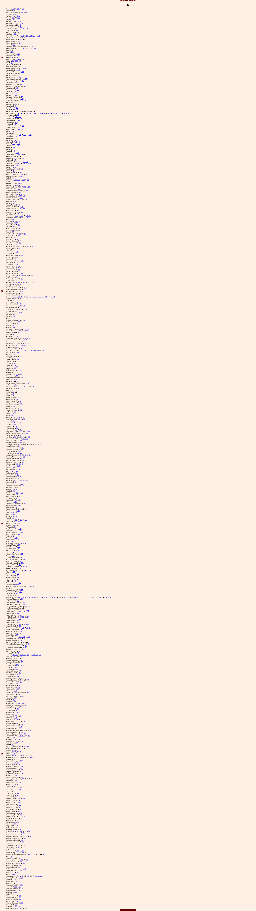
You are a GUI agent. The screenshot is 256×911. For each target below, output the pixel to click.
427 (24, 869)
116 (20, 673)
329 (13, 144)
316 (21, 27)
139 (28, 432)
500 (19, 685)
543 (17, 136)
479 (26, 297)
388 (17, 109)
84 (21, 671)
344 (21, 464)
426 (52, 113)
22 (27, 28)
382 (21, 815)
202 (22, 732)
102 (16, 93)
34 (15, 527)
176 (28, 680)
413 (20, 185)
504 (29, 163)
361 (24, 642)
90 (1, 523)
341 (16, 284)
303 (19, 205)
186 (26, 331)
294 (22, 99)
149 (18, 59)
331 (17, 399)
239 (26, 755)
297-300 (18, 142)
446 (21, 172)
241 (23, 64)
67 (14, 406)
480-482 (28, 216)
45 (20, 568)
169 (13, 752)
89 (17, 257)
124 (19, 799)
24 (19, 271)
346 (20, 500)
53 (51, 297)
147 (24, 73)
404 (12, 232)
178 (27, 36)
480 (17, 674)
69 (22, 772)
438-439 (19, 752)
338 (21, 118)
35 (13, 171)
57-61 (15, 297)
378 (23, 779)
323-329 (32, 351)
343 (22, 460)
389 (21, 885)
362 (17, 653)
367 (14, 588)
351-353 (25, 566)
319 (21, 298)
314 (25, 288)
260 (25, 37)
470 (33, 36)
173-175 (25, 439)
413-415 (25, 162)
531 (21, 198)
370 (21, 525)
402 (31, 46)
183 (24, 208)
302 (25, 196)
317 (19, 117)
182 (21, 655)
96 (20, 268)
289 (18, 9)
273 (28, 180)
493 (22, 297)
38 (49, 597)
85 (15, 482)
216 (21, 403)
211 (17, 194)
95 (19, 154)
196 (21, 458)
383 (21, 430)
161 (18, 297)
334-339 (16, 437)
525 (19, 370)
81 (27, 779)
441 (19, 25)
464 (23, 637)
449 (24, 48)
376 (17, 48)
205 (24, 306)
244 (21, 660)
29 (18, 115)
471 (17, 876)
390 (20, 899)
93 (13, 250)
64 (14, 737)
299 (36, 655)
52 (26, 154)
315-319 (39, 297)
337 (21, 397)
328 (23, 180)
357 (21, 631)
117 (17, 381)
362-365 (15, 655)
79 (29, 642)
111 (29, 597)
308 (17, 252)
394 (22, 207)
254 (11, 471)
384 (25, 838)
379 (16, 669)
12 (17, 165)
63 (14, 19)
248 (12, 52)
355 (20, 583)
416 (34, 586)
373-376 (14, 755)
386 (23, 842)
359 (69, 113)
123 (15, 369)
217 (19, 611)
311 (15, 34)
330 (49, 113)
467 (14, 700)
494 (18, 302)
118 (21, 381)
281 (25, 86)
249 (13, 147)
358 (28, 637)
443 (33, 246)
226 (27, 748)
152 (27, 343)
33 (15, 106)
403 (18, 352)
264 (24, 570)
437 (23, 9)
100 (16, 23)
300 (57, 113)
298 (27, 174)
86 (20, 887)
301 (13, 178)
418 (25, 345)
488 (25, 351)
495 (18, 908)
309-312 (21, 275)
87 (13, 163)
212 (22, 72)
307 (20, 243)
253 (13, 9)
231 (30, 113)
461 (19, 392)
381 (13, 109)
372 (20, 727)
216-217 (74, 597)
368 (18, 689)
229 (15, 37)
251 (14, 491)
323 (21, 342)
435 (19, 451)
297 (14, 424)
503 (21, 908)
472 (33, 282)
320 (19, 306)
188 (16, 95)
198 (38, 351)
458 (17, 345)
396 (16, 61)
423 (13, 318)
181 (83, 597)
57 (14, 142)
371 (16, 716)
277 (16, 223)
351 (18, 475)
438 (36, 113)
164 (32, 275)
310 (21, 104)
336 (13, 203)
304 (22, 212)
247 (13, 237)
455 (22, 876)
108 (25, 597)
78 (20, 435)
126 (43, 351)
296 (18, 127)
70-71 (23, 736)
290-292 (93, 597)
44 (25, 338)
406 (18, 853)
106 (20, 176)
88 (1, 57)
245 (19, 898)
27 (14, 23)
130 (14, 379)
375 (17, 493)
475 (13, 18)
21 (26, 39)
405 (15, 512)
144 (22, 345)
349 (15, 185)
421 (17, 169)
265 (14, 396)
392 (60, 597)
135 (28, 853)
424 (17, 473)
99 (28, 282)
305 (19, 225)
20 (15, 133)
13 (21, 307)
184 (26, 509)
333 (29, 48)
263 (22, 23)
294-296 (43, 113)
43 (20, 455)
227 (15, 160)
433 (79, 597)
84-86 (20, 476)
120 (52, 597)
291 (21, 39)
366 (24, 282)
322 (29, 338)
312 (17, 277)
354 (18, 577)
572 (22, 97)
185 (31, 757)
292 (20, 32)
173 (18, 90)
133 (17, 624)
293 (23, 59)
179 (15, 253)
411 (18, 163)
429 (15, 775)
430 (16, 216)
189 (21, 761)
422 (20, 739)
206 (24, 655)
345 (37, 111)
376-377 (16, 763)
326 (64, 597)
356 (21, 592)
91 (19, 75)
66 (18, 388)
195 (18, 120)
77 (13, 37)
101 (13, 93)
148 (17, 70)
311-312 (99, 597)
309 (19, 270)
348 (15, 259)
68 (26, 12)
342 (24, 455)
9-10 (13, 754)
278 (25, 329)
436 (14, 750)
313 (22, 279)
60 (15, 701)
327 (13, 61)
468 (14, 327)
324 (18, 54)
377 (21, 48)
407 (19, 21)
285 (21, 284)
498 (14, 167)
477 (21, 291)
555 (26, 79)
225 (17, 149)
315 (16, 117)
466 (63, 113)
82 (23, 81)
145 (14, 523)
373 (87, 597)
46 (29, 628)
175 (23, 156)
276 (20, 37)
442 (30, 36)
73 (13, 219)
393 (16, 336)
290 (22, 28)
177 (18, 144)
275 (17, 883)
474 (22, 113)
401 (29, 455)
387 (27, 860)
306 (21, 241)
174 (17, 10)
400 (12, 512)
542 (30, 135)
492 (46, 297)
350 (19, 545)
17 (37, 46)
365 (21, 656)
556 (22, 840)
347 (18, 511)
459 (21, 453)
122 (23, 158)
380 (17, 108)
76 (11, 63)
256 (17, 464)
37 (47, 597)
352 (20, 57)
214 (17, 881)
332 (18, 408)
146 (14, 282)
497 (24, 417)
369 (16, 698)
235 (34, 48)
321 (18, 324)
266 (110, 597)
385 (18, 844)
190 (27, 113)
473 (19, 113)
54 (54, 297)
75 (14, 50)
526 (19, 521)
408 (18, 18)
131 (21, 351)
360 (22, 649)
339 (25, 135)
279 (28, 329)
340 (19, 446)
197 (26, 831)
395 (25, 234)
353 (24, 419)
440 (13, 541)
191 (13, 417)
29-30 (24, 647)
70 (28, 12)
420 (13, 102)
